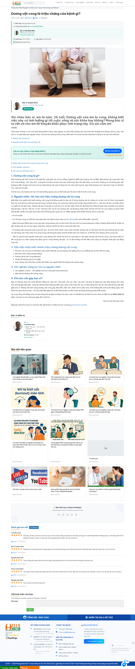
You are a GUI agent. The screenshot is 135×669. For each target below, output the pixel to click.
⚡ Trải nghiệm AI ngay (94, 641)
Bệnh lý (105, 2)
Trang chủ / (15, 8)
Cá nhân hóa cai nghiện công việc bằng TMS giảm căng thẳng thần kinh (67, 411)
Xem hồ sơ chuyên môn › (27, 35)
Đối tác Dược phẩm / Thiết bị (68, 653)
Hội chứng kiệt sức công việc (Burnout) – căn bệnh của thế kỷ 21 (66, 378)
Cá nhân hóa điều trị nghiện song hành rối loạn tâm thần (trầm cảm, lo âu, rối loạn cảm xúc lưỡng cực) (29, 445)
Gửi (30, 610)
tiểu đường (70, 219)
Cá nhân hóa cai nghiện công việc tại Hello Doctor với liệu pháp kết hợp (104, 411)
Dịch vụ (97, 2)
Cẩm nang (119, 2)
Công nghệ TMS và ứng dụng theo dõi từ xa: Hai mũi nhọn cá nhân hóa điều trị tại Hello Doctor (67, 445)
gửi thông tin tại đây (78, 305)
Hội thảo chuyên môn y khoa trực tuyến (27, 489)
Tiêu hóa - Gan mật (36, 327)
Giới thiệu (89, 2)
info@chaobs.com (69, 632)
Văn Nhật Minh (29, 324)
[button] (124, 665)
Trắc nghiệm (80, 2)
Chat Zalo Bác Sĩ (113, 151)
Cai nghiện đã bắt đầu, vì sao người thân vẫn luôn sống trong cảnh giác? (29, 378)
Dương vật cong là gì (21, 138)
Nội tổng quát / (24, 8)
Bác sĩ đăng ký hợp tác (66, 644)
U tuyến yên (93, 458)
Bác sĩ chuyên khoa (30, 103)
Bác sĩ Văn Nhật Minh (35, 26)
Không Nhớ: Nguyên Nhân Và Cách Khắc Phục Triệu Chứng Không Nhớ (65, 490)
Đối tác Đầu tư (63, 656)
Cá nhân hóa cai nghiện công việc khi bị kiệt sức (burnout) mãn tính (29, 411)
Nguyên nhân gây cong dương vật (26, 142)
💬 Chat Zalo (28, 109)
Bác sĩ (112, 2)
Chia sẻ (29, 18)
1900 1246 (68, 629)
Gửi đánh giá (34, 527)
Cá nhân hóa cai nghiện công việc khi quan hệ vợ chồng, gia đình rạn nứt (104, 378)
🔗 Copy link (43, 18)
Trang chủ (59, 2)
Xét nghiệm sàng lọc (21, 167)
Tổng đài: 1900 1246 (114, 155)
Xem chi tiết (28, 337)
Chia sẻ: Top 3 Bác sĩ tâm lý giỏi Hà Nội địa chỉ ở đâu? (104, 490)
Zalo (36, 18)
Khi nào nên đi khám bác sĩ (23, 171)
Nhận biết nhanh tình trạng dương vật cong (30, 163)
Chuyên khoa (69, 2)
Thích (14, 541)
